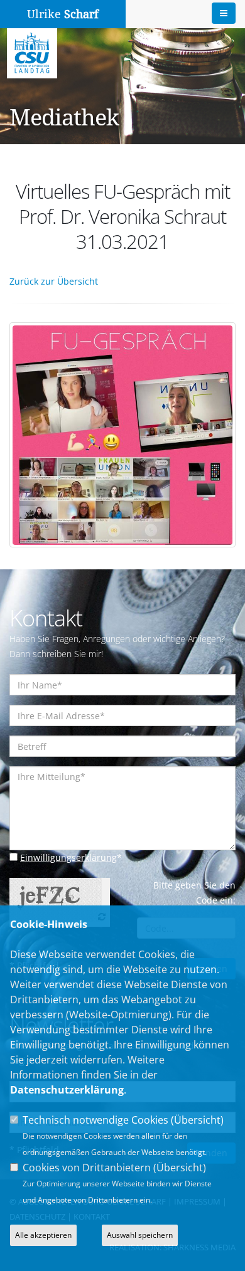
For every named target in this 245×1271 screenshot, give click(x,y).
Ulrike (63, 14)
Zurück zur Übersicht (53, 281)
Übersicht (197, 1120)
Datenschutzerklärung (67, 1090)
